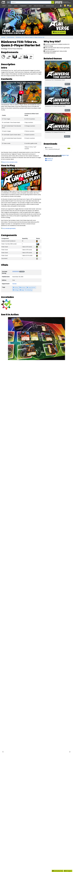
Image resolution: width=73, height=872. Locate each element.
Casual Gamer (31, 287)
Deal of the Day (38, 6)
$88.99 (68, 136)
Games (3, 37)
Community (23, 6)
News (15, 6)
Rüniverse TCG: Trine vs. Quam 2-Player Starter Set (30, 37)
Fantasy (16, 287)
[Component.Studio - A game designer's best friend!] (63, 2)
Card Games (10, 37)
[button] (4, 5)
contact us (49, 158)
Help (30, 6)
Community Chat (58, 871)
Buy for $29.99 (59, 32)
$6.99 (68, 84)
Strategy (16, 290)
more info (49, 160)
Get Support (68, 871)
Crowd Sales (50, 6)
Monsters (23, 287)
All (8, 2)
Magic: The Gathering (26, 290)
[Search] (52, 2)
